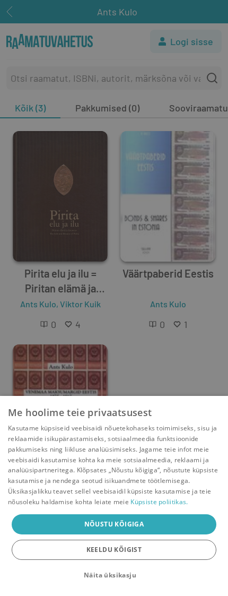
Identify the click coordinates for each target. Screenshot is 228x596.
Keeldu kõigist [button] (114, 549)
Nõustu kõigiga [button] (114, 524)
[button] (114, 575)
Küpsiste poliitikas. (159, 501)
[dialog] (114, 496)
